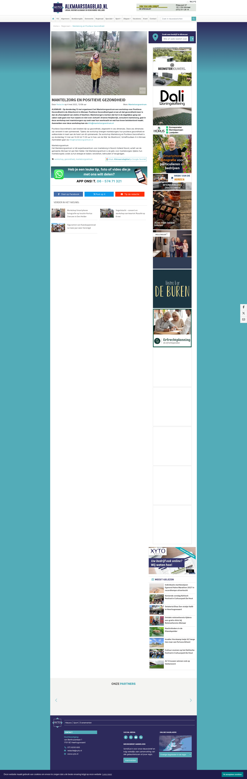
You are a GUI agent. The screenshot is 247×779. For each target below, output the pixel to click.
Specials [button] (108, 19)
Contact (153, 19)
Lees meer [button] (107, 774)
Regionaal (99, 19)
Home (56, 26)
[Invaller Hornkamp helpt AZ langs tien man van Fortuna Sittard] (156, 643)
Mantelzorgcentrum (137, 104)
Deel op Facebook (70, 194)
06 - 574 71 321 (109, 181)
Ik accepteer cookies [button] (232, 774)
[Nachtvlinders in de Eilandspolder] (156, 632)
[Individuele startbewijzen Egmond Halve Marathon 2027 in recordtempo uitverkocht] (156, 588)
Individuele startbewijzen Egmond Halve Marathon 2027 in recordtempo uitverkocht (179, 587)
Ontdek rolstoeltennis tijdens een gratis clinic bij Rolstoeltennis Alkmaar (178, 620)
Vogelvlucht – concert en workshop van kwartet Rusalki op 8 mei (130, 213)
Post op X (100, 194)
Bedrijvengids (77, 19)
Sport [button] (118, 19)
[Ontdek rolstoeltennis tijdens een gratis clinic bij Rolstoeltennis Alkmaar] (156, 621)
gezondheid (69, 159)
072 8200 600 (73, 747)
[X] (131, 737)
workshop (59, 159)
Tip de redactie (131, 194)
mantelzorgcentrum (84, 159)
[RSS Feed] (141, 737)
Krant (145, 19)
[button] (53, 700)
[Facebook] (126, 737)
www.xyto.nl (72, 754)
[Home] (53, 18)
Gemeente (89, 19)
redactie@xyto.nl (74, 751)
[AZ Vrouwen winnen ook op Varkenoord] (156, 664)
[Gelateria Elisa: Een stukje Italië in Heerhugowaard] (156, 610)
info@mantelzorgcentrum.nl (101, 123)
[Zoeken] (194, 19)
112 (57, 19)
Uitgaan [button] (126, 19)
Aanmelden (130, 760)
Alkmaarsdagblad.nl (86, 6)
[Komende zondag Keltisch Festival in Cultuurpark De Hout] (156, 599)
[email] (243, 320)
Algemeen (65, 19)
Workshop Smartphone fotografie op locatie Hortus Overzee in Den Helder (79, 213)
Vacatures (137, 19)
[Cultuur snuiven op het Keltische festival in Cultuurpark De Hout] (156, 653)
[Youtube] (136, 737)
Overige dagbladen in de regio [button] (173, 755)
